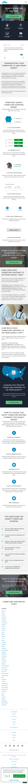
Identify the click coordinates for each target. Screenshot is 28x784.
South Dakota (5, 689)
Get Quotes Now (14, 16)
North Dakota (5, 675)
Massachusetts (5, 650)
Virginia (3, 699)
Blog (14, 740)
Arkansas (4, 617)
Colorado (4, 620)
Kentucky (4, 642)
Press (14, 737)
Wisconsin (4, 704)
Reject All (7, 776)
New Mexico (5, 669)
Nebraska (4, 661)
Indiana (3, 636)
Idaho (3, 632)
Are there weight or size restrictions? (12, 548)
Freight (14, 722)
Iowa (3, 638)
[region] (14, 775)
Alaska (3, 613)
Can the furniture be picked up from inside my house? (14, 529)
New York (4, 671)
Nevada (3, 663)
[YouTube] (18, 745)
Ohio (3, 677)
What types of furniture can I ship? (14, 561)
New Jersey (4, 667)
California (4, 618)
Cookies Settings (14, 780)
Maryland (4, 648)
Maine (3, 646)
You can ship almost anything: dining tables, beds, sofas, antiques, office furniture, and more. (15, 562)
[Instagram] (10, 745)
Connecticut (4, 622)
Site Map (14, 764)
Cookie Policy (14, 767)
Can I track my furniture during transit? (15, 554)
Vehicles (14, 714)
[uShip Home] (4, 2)
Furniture (14, 719)
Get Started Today (14, 592)
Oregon (3, 681)
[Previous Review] (4, 57)
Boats (14, 724)
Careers (14, 735)
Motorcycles (14, 716)
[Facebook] (5, 745)
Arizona (3, 615)
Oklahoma (4, 679)
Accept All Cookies (19, 776)
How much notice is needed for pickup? (14, 535)
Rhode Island (4, 685)
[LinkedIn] (22, 745)
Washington (4, 701)
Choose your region (13, 750)
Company (14, 732)
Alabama (4, 611)
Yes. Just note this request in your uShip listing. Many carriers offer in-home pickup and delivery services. (15, 530)
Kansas (3, 640)
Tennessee (4, 691)
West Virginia (5, 702)
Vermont (4, 697)
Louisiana (4, 644)
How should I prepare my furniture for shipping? (12, 567)
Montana (4, 659)
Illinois (3, 634)
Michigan (4, 652)
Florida (3, 626)
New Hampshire (5, 665)
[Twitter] (14, 745)
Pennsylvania (5, 683)
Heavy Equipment (14, 727)
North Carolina (5, 673)
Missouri (4, 658)
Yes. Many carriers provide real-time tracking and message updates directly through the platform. (15, 555)
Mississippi (4, 656)
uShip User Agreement (14, 759)
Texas (3, 693)
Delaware (4, 624)
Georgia (3, 628)
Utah (3, 695)
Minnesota (4, 654)
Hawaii (3, 630)
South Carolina (5, 687)
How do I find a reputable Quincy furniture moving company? (15, 542)
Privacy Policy (14, 761)
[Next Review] (23, 57)
